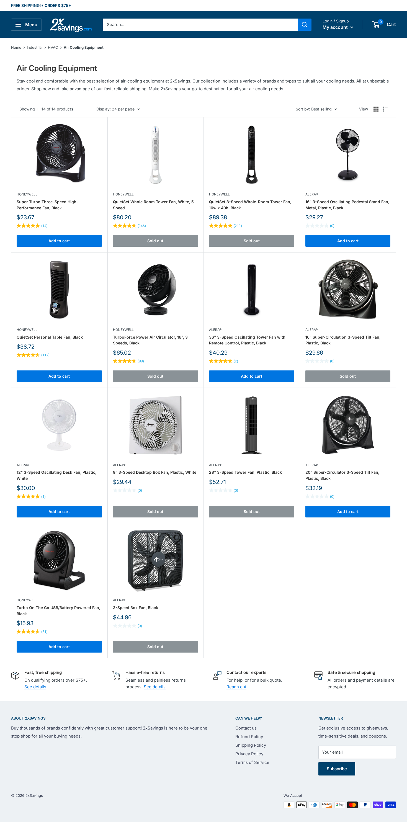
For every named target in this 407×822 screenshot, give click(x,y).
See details (35, 686)
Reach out (236, 686)
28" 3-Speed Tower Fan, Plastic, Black (245, 472)
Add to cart (59, 240)
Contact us (246, 728)
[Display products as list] (385, 109)
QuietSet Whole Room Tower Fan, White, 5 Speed (153, 204)
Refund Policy (249, 736)
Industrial (34, 47)
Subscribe (337, 768)
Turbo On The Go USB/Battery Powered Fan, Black (58, 610)
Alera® (311, 194)
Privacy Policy (249, 753)
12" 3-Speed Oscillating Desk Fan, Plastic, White (56, 475)
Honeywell (27, 194)
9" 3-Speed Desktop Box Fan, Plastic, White (154, 472)
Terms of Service (252, 762)
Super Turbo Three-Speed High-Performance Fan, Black (47, 204)
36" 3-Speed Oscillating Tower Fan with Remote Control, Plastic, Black (247, 340)
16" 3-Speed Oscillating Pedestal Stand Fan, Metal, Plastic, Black (347, 204)
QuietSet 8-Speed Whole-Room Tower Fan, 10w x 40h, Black (250, 204)
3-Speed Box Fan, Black (135, 607)
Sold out (155, 240)
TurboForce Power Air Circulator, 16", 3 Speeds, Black (150, 340)
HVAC (53, 47)
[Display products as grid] (375, 109)
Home (16, 47)
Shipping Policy (250, 745)
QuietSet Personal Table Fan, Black (50, 337)
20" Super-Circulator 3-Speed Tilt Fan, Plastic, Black (342, 475)
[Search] (304, 25)
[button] (376, 24)
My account (336, 27)
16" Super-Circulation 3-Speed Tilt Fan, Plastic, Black (342, 340)
